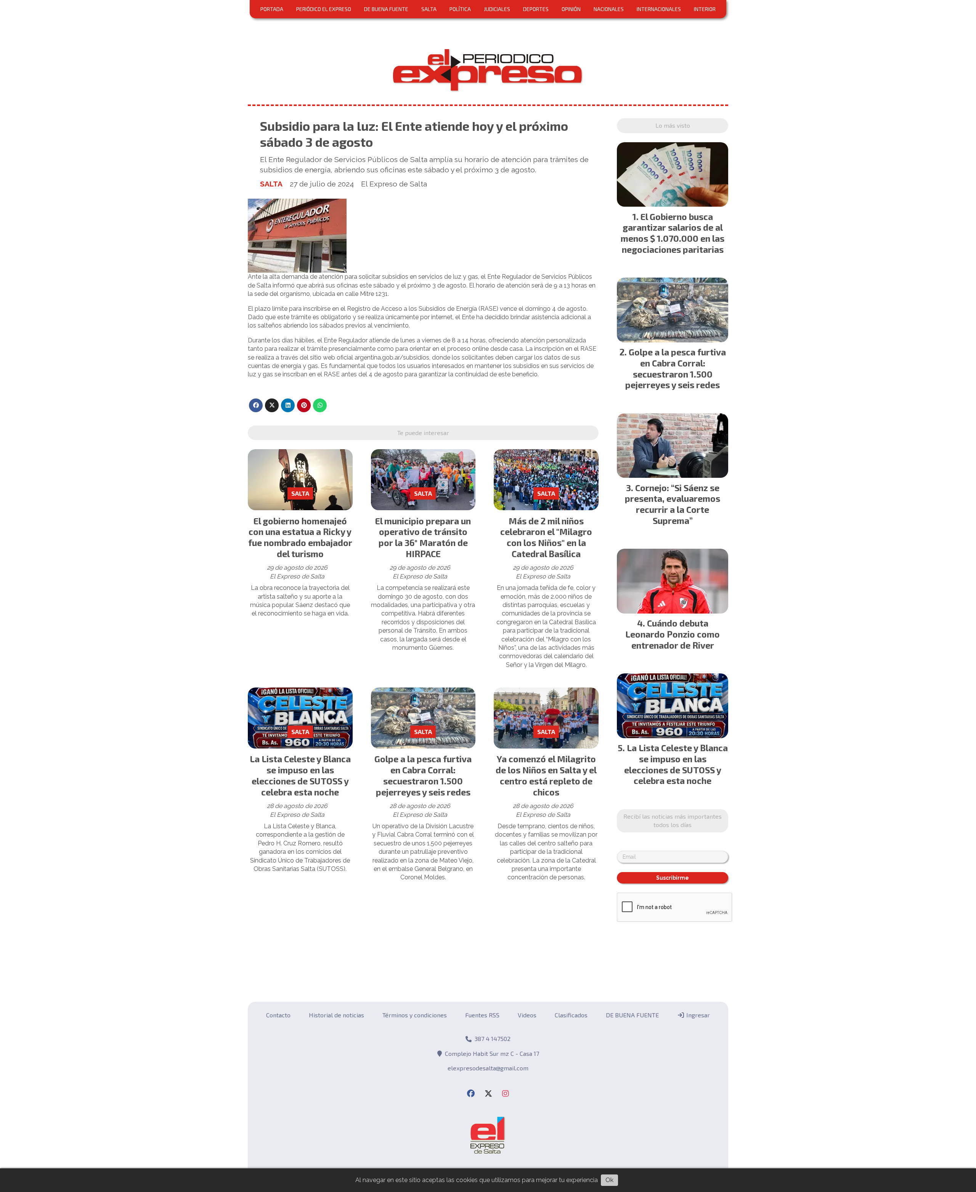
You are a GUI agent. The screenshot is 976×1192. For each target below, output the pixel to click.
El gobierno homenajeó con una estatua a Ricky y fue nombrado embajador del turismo (300, 537)
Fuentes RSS (482, 1015)
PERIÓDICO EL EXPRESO (323, 9)
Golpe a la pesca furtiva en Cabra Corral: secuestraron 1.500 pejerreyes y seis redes (423, 775)
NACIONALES (609, 9)
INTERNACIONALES (659, 9)
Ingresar (697, 1015)
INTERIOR (705, 9)
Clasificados (571, 1015)
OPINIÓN (571, 9)
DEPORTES (536, 9)
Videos (527, 1015)
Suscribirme (672, 878)
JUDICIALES (497, 9)
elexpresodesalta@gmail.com (488, 1068)
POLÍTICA (460, 9)
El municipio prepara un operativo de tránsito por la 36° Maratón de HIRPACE (423, 537)
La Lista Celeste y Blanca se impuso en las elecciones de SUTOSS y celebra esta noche (300, 775)
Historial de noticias (336, 1015)
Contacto (278, 1015)
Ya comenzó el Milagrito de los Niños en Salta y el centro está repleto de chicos (546, 775)
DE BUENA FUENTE (386, 9)
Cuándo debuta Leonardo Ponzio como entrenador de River (672, 634)
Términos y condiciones (414, 1015)
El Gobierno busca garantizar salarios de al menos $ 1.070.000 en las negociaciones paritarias (672, 233)
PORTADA (271, 9)
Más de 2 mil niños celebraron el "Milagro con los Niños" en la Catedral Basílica (546, 537)
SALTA (429, 9)
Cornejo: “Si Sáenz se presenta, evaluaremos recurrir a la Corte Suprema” (672, 504)
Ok (609, 1180)
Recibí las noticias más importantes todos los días (672, 820)
